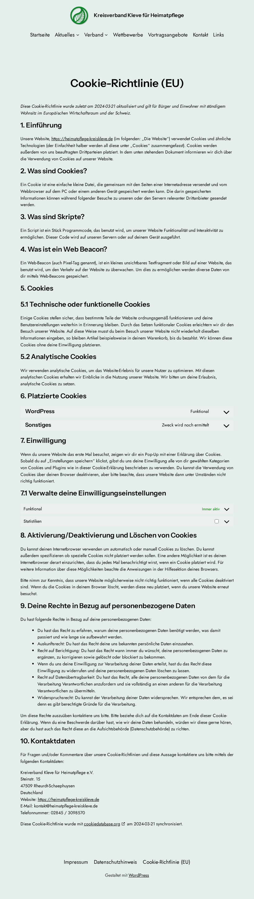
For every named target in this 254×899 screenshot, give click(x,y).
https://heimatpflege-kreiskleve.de (82, 139)
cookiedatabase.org (102, 824)
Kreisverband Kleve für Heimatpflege (139, 15)
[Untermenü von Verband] (106, 34)
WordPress (139, 875)
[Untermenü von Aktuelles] (77, 34)
